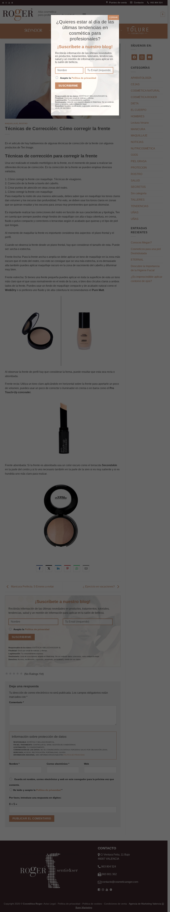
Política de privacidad (84, 78)
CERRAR (113, 17)
